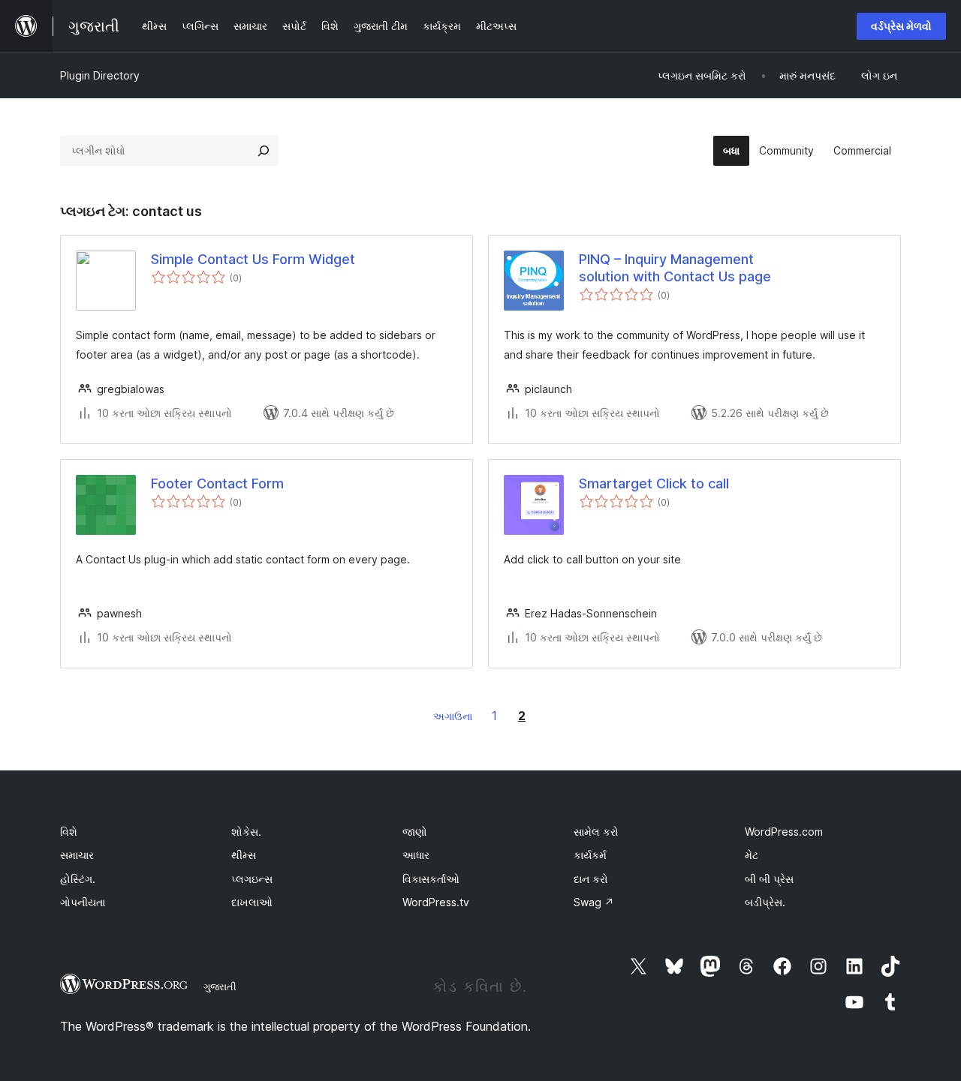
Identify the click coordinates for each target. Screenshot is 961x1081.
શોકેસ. (246, 831)
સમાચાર (77, 854)
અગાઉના (452, 716)
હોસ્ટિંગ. (77, 878)
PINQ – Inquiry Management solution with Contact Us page (675, 267)
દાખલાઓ (252, 902)
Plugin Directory (100, 75)
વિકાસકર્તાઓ (430, 878)
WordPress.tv (435, 902)
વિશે (68, 831)
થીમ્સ (243, 854)
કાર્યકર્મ (590, 854)
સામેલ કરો (596, 831)
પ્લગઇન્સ (252, 878)
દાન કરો (591, 878)
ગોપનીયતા (82, 902)
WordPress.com (784, 831)
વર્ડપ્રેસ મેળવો (901, 26)
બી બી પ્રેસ (769, 878)
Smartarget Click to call (654, 483)
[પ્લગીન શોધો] (264, 151)
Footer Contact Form (217, 483)
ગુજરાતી (219, 986)
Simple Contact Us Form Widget (253, 259)
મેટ (751, 854)
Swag (594, 902)
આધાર (415, 854)
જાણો (414, 831)
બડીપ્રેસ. (765, 902)
